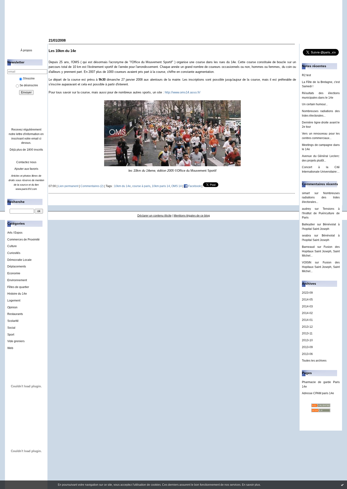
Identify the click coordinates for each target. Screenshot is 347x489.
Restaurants (15, 314)
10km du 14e (122, 186)
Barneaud (308, 247)
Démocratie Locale (19, 260)
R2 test (306, 75)
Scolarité (13, 321)
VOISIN (306, 262)
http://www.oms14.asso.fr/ (182, 92)
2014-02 (307, 313)
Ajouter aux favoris (26, 168)
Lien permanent (68, 186)
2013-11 (307, 333)
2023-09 (307, 292)
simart (306, 193)
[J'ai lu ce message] (342, 485)
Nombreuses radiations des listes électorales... (321, 198)
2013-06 (307, 354)
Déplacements (16, 266)
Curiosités (13, 253)
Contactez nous (26, 162)
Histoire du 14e (17, 293)
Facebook (194, 186)
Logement (13, 300)
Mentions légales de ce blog (192, 215)
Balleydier (308, 224)
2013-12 (307, 326)
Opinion (12, 307)
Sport (10, 334)
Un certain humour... (315, 104)
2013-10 (307, 340)
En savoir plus (251, 484)
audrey (306, 208)
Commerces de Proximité (23, 239)
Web (10, 348)
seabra (306, 235)
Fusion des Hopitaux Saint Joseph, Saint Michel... (321, 251)
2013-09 (307, 347)
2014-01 (307, 320)
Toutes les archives (314, 360)
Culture (12, 246)
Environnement (17, 280)
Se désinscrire (29, 85)
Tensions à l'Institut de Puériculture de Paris (321, 213)
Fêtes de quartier (18, 287)
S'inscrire (29, 78)
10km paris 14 (161, 186)
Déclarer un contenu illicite (154, 215)
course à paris (141, 186)
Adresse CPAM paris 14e (318, 393)
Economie (13, 273)
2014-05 (307, 299)
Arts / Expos (14, 232)
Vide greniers (16, 341)
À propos (26, 50)
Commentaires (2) (92, 186)
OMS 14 (176, 186)
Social (11, 327)
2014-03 (307, 306)
